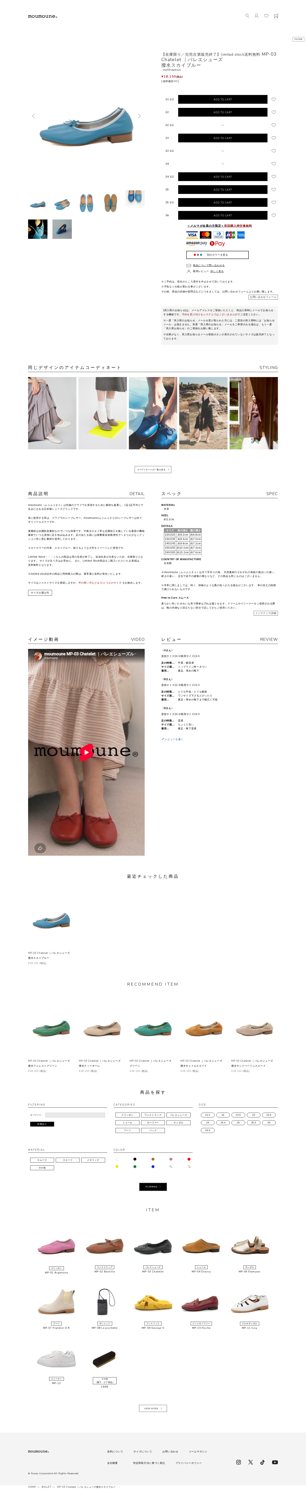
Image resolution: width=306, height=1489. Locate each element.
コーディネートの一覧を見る (151, 469)
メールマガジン (198, 1451)
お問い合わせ (170, 1451)
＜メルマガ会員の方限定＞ (219, 225)
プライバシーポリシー (188, 1463)
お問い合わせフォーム (263, 297)
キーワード (35, 1115)
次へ (139, 116)
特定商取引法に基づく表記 (149, 1463)
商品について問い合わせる (209, 265)
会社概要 (112, 1463)
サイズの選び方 (40, 592)
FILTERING (151, 1186)
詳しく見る (217, 271)
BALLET (46, 1487)
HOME (32, 1487)
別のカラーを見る (217, 254)
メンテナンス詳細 (265, 613)
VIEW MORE (151, 1408)
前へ (33, 116)
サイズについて (142, 1451)
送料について (115, 1451)
